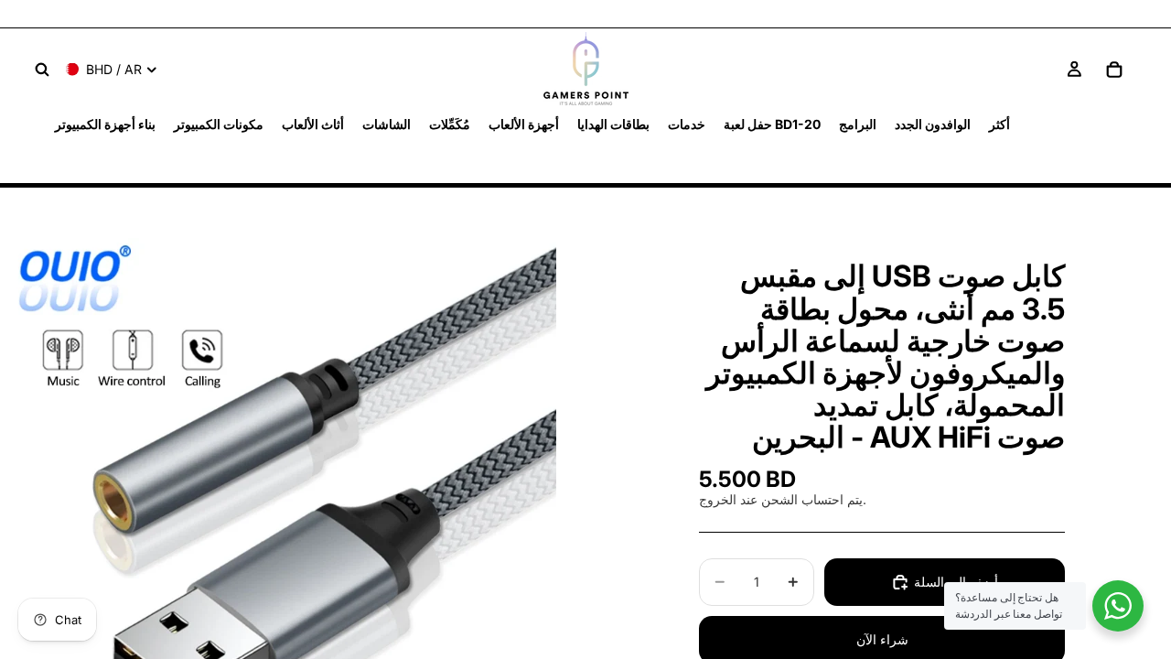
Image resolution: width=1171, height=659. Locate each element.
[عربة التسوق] (1114, 69)
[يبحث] (42, 69)
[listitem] (999, 124)
